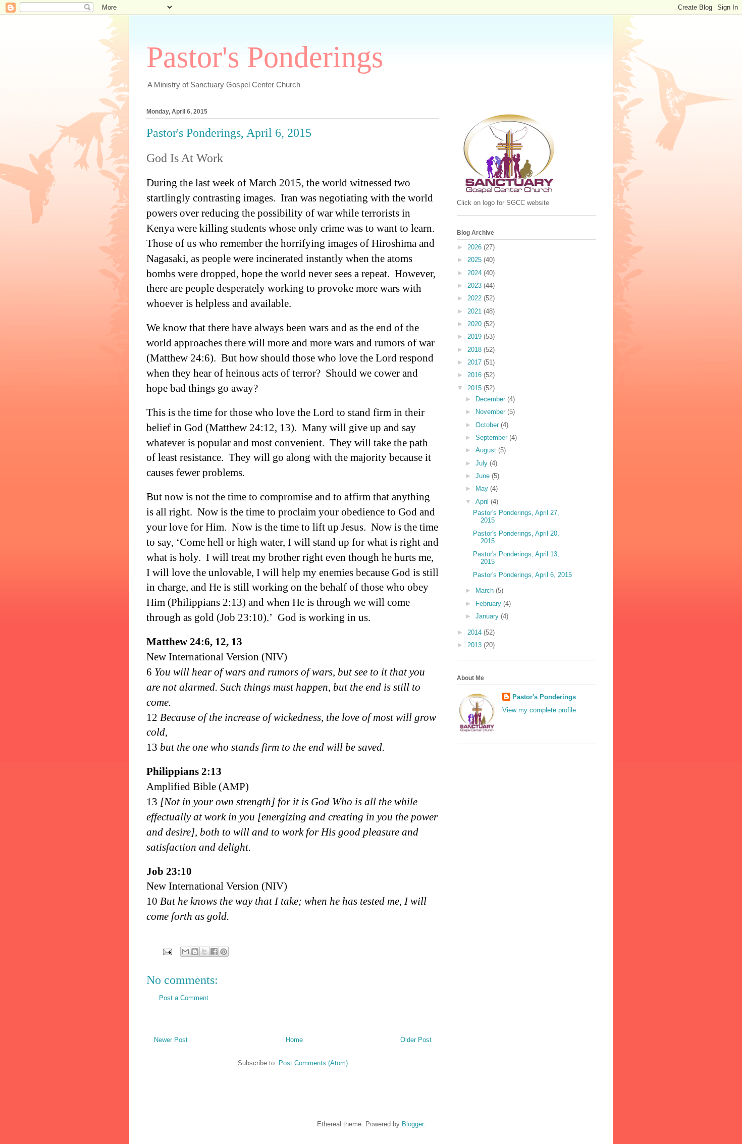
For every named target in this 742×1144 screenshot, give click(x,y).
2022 (475, 298)
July (482, 463)
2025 (475, 260)
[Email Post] (167, 951)
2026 (475, 247)
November (491, 411)
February (489, 603)
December (491, 399)
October (488, 425)
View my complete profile (539, 710)
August (486, 450)
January (488, 616)
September (492, 437)
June (483, 476)
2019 (475, 336)
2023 (475, 285)
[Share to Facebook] (214, 952)
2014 (475, 632)
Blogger (412, 1124)
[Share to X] (204, 952)
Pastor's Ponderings (264, 57)
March (485, 590)
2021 (475, 311)
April (483, 501)
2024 (475, 273)
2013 (475, 645)
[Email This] (185, 952)
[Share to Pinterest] (224, 952)
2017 (475, 362)
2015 (475, 388)
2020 (475, 324)
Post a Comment (183, 998)
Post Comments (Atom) (313, 1063)
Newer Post (171, 1040)
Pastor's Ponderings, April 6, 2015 (522, 575)
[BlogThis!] (195, 952)
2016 (475, 375)
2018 (475, 349)
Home (294, 1040)
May (482, 488)
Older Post (416, 1040)
